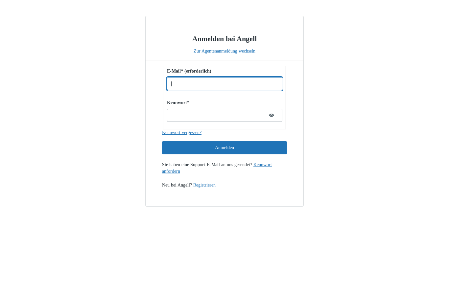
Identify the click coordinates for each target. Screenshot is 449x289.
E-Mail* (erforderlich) (189, 71)
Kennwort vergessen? (181, 132)
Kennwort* (178, 102)
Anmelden (224, 147)
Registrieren (204, 185)
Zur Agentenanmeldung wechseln (224, 51)
